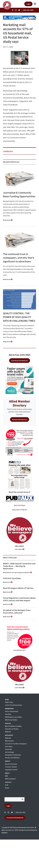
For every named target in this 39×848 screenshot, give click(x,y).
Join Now (8, 714)
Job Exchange (9, 752)
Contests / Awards (11, 767)
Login (28, 4)
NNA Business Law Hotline (13, 717)
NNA (6, 776)
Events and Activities (11, 711)
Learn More (19, 549)
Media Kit (8, 732)
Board (7, 788)
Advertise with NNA (19, 354)
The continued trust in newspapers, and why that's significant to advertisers (18, 257)
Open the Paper (19, 505)
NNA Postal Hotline (11, 720)
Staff (6, 785)
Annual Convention (11, 764)
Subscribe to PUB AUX (19, 510)
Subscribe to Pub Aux (11, 729)
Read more (7, 220)
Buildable (4, 833)
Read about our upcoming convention (16, 572)
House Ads (8, 749)
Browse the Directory (19, 419)
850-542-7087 (20, 812)
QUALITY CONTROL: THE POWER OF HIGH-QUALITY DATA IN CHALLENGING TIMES (19, 317)
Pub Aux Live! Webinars (12, 758)
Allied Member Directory (19, 403)
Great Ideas (8, 746)
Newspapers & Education (13, 755)
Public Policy (9, 702)
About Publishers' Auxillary (13, 726)
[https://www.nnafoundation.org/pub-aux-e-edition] (19, 474)
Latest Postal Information (13, 705)
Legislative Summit (11, 770)
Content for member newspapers (16, 744)
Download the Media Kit (19, 361)
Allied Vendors (9, 741)
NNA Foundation (10, 779)
